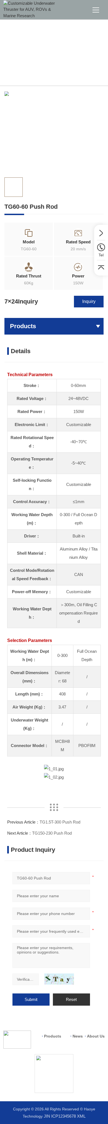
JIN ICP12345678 (60, 1116)
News (78, 1036)
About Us (96, 1036)
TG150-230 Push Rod (52, 833)
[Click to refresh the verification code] (59, 979)
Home (18, 72)
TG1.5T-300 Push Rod (60, 822)
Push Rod (61, 72)
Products (38, 72)
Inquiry (89, 301)
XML (81, 1116)
